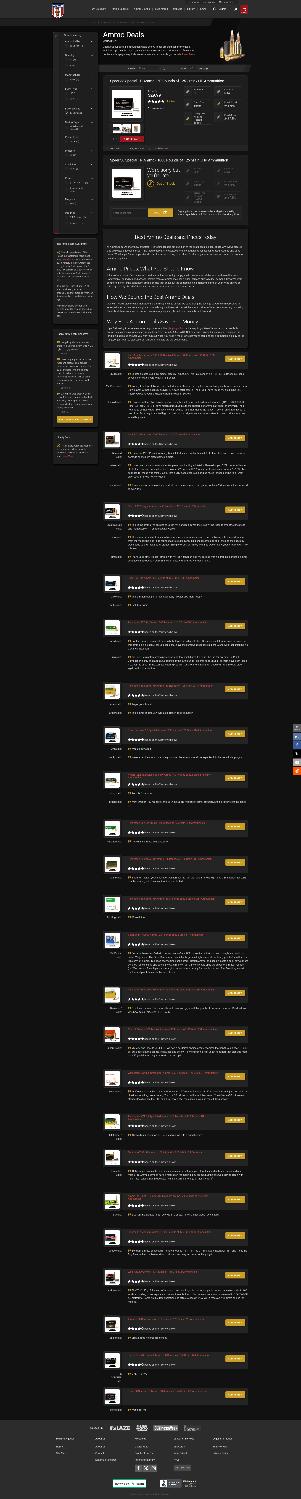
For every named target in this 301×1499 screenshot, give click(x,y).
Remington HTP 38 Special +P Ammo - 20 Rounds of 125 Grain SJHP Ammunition (166, 1118)
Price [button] (68, 178)
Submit (159, 212)
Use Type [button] (70, 212)
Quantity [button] (69, 55)
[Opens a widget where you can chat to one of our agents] (19, 1493)
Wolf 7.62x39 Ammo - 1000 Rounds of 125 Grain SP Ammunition (164, 434)
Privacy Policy (220, 1453)
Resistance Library (145, 1459)
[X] (297, 754)
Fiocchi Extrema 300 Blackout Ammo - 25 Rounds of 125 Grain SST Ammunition (172, 1029)
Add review (235, 359)
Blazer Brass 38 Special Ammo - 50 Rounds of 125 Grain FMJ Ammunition (169, 1355)
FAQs (176, 1459)
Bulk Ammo (161, 8)
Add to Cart (132, 139)
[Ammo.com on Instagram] (153, 1468)
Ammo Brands (142, 8)
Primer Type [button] (71, 137)
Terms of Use (220, 1446)
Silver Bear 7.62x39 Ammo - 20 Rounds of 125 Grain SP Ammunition (165, 934)
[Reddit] (297, 771)
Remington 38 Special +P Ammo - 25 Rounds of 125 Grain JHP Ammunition (170, 858)
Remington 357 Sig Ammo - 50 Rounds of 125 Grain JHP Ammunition (166, 822)
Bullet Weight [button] (72, 108)
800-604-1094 (209, 2)
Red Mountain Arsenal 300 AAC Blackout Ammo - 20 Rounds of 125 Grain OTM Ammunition (171, 357)
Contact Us (101, 1453)
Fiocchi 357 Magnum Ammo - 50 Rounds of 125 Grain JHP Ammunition (167, 506)
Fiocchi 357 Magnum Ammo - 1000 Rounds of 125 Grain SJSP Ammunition (169, 1232)
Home (92, 22)
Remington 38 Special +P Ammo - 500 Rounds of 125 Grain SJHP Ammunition (171, 989)
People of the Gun (144, 1453)
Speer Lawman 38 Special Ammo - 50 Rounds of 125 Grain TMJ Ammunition (170, 730)
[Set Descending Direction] (164, 68)
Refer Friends (181, 1453)
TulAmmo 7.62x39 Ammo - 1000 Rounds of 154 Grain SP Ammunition (166, 1152)
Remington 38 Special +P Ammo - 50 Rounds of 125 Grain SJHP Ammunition (170, 685)
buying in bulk (177, 328)
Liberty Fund (141, 1446)
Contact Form (227, 2)
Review (170, 101)
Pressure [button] (70, 150)
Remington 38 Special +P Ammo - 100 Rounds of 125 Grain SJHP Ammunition (171, 898)
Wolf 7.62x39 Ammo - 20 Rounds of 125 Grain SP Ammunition (162, 1271)
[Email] (297, 762)
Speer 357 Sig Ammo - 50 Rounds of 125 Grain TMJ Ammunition (164, 578)
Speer (166, 148)
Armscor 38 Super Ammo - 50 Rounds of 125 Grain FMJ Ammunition (166, 1319)
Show (183, 68)
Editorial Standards (105, 1459)
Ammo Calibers (120, 8)
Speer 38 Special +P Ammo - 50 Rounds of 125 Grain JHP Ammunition (167, 1391)
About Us (100, 1446)
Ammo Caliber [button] (73, 41)
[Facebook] (297, 745)
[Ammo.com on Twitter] (146, 1468)
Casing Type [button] (72, 122)
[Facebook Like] (297, 736)
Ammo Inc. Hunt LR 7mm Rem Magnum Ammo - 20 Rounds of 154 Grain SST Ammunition (171, 1197)
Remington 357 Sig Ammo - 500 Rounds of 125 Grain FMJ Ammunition (167, 622)
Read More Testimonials (75, 419)
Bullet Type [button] (71, 88)
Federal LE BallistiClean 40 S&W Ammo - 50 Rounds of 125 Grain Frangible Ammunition (169, 776)
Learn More (188, 54)
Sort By (131, 68)
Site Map (61, 1453)
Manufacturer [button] (72, 75)
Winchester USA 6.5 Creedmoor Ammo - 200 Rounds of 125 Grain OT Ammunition (173, 1072)
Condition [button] (70, 164)
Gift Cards (179, 1446)
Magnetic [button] (70, 199)
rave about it (68, 259)
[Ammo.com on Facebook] (138, 1468)
